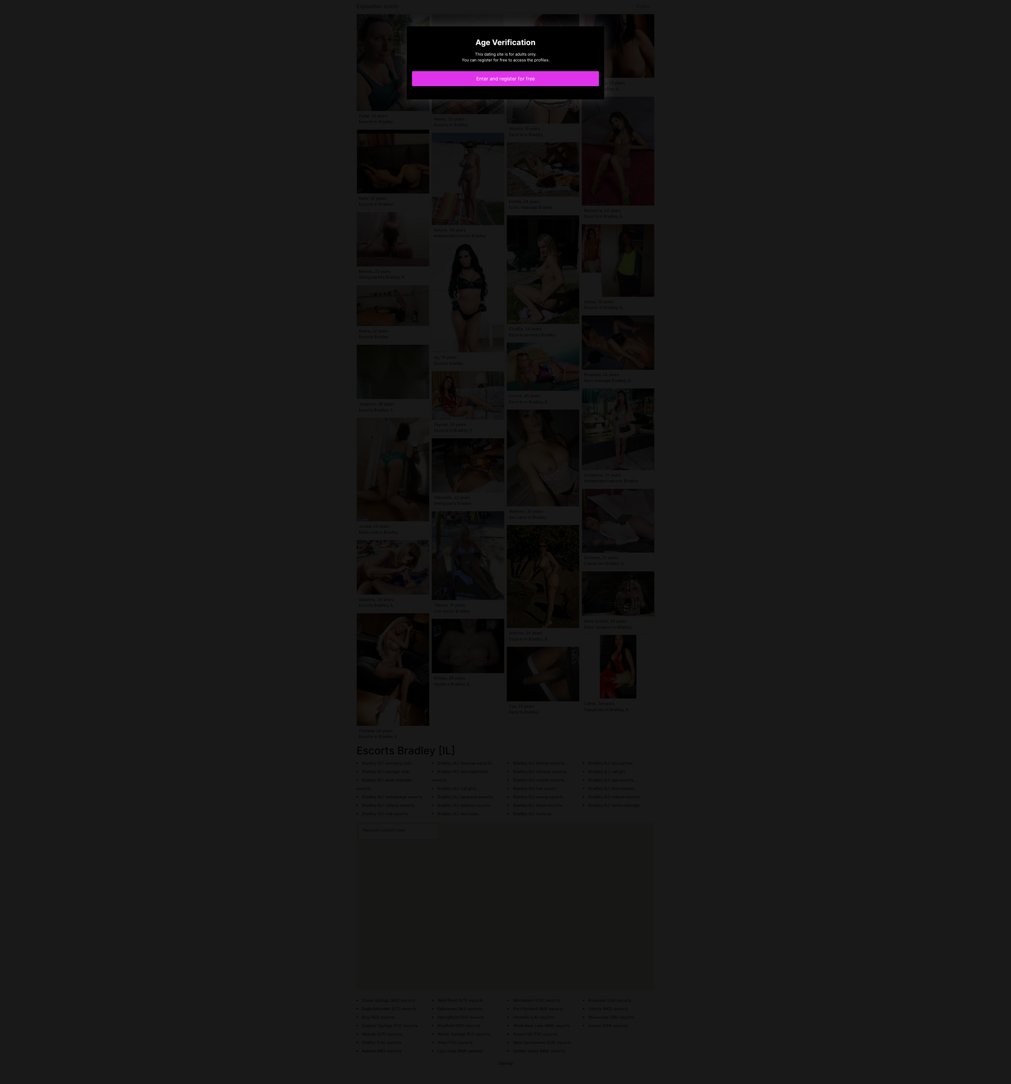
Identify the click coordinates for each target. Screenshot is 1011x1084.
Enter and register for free (505, 78)
